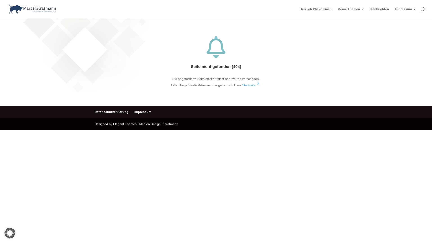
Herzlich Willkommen (316, 9)
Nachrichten (379, 9)
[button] (10, 233)
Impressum (403, 9)
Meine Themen (349, 9)
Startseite (251, 85)
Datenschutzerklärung (111, 112)
